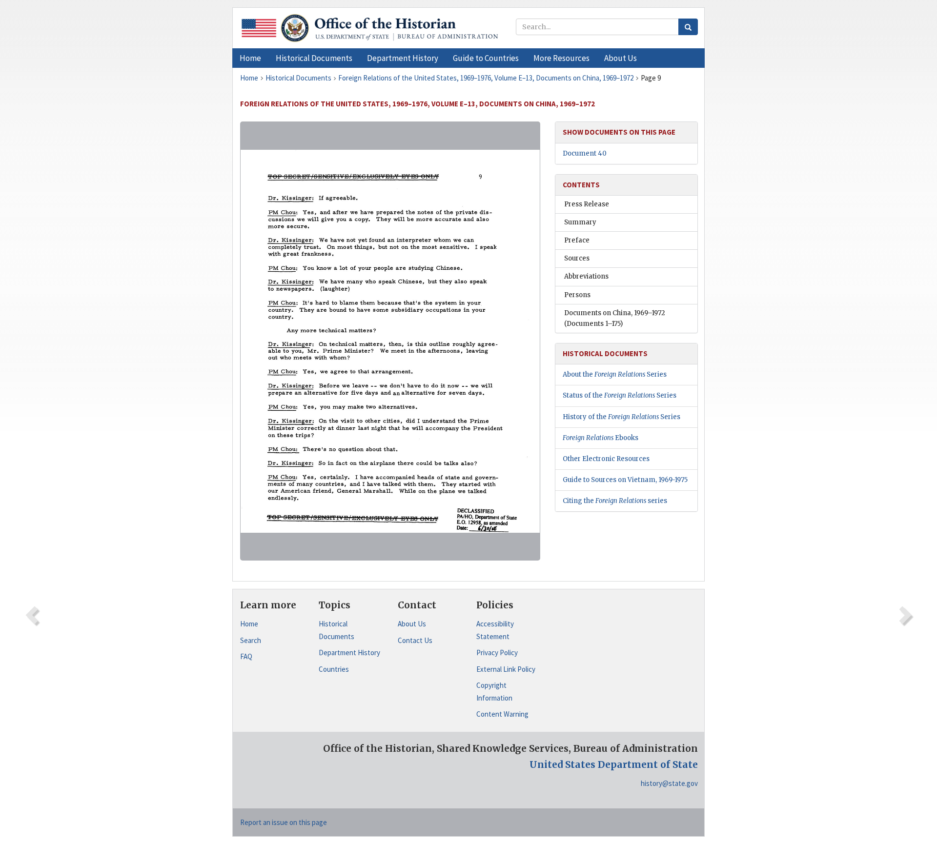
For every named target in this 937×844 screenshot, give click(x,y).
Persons (577, 295)
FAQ (246, 656)
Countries (334, 669)
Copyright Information (494, 692)
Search (250, 640)
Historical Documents (336, 630)
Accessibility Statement (495, 630)
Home (249, 623)
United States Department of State (614, 764)
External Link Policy (505, 669)
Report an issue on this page (283, 822)
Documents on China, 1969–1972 (614, 318)
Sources (577, 258)
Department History (349, 652)
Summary (580, 222)
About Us (412, 623)
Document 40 (585, 153)
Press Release (586, 204)
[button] (314, 58)
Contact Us (415, 640)
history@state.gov (669, 783)
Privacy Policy (497, 652)
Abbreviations (586, 276)
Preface (577, 240)
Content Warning (502, 714)
